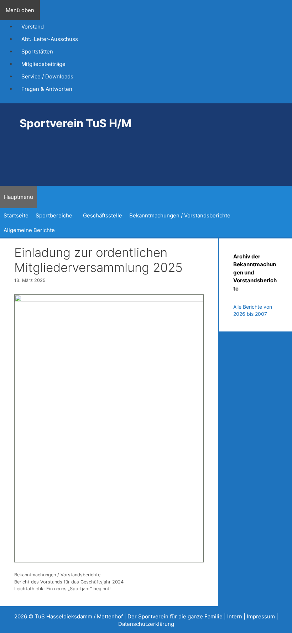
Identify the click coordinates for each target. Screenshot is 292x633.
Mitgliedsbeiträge (43, 64)
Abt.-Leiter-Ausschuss (49, 39)
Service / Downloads (47, 76)
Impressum (261, 616)
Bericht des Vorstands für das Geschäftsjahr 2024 (69, 582)
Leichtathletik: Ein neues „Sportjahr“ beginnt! (64, 588)
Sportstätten (37, 51)
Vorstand (32, 26)
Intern (234, 616)
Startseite (16, 215)
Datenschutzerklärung (146, 624)
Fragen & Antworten (46, 89)
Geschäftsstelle (102, 215)
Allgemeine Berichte (29, 230)
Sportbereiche (54, 215)
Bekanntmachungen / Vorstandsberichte (179, 215)
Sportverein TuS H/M (75, 123)
